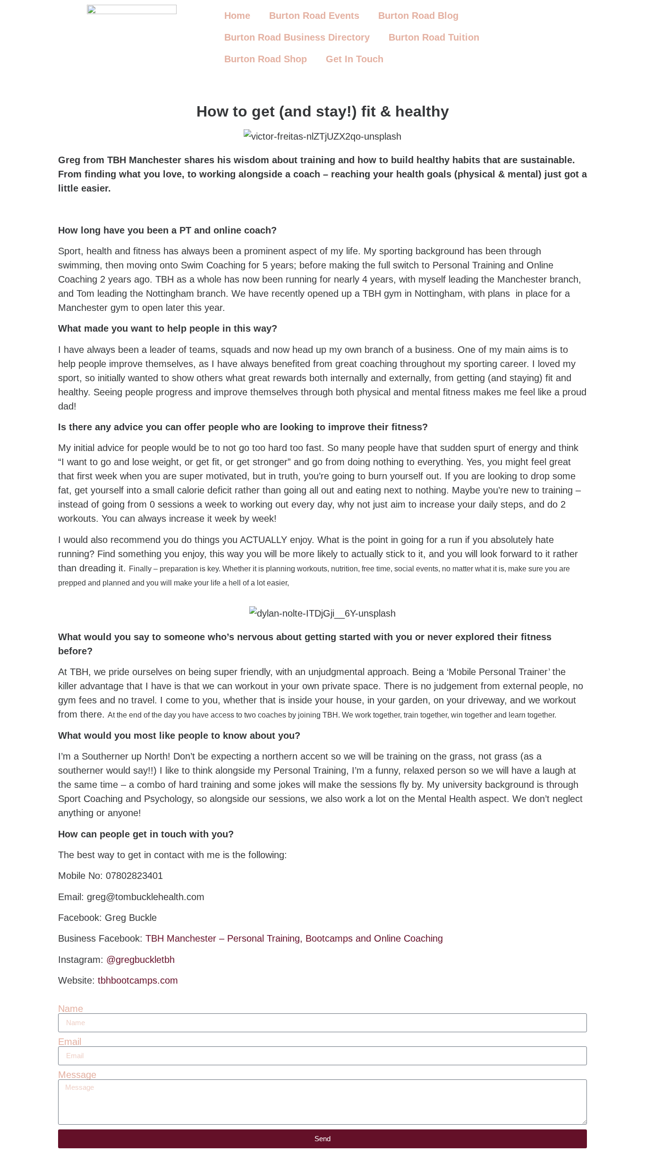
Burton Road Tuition (434, 37)
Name (70, 1008)
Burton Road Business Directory (297, 37)
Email (69, 1041)
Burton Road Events (314, 15)
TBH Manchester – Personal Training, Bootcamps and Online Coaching (294, 938)
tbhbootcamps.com (136, 980)
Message (77, 1074)
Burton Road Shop (265, 59)
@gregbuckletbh (140, 959)
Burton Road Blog (418, 15)
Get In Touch (354, 59)
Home (237, 15)
